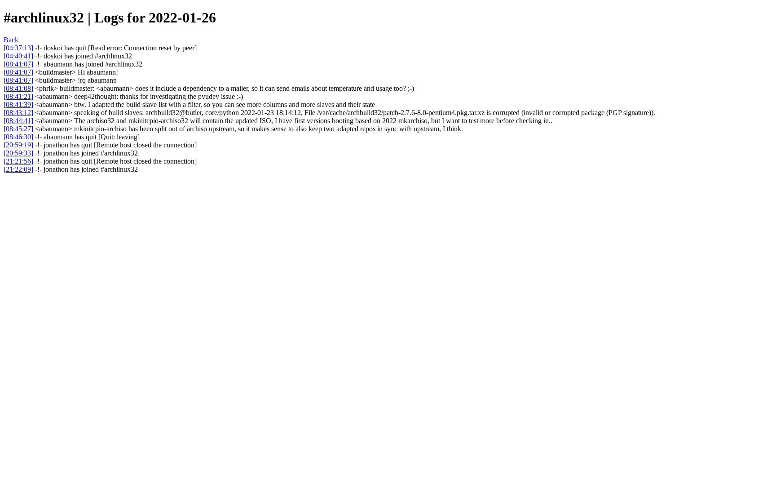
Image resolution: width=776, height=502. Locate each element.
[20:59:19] (18, 145)
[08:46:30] (18, 137)
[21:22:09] (18, 169)
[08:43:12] (18, 112)
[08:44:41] (18, 120)
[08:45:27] (18, 129)
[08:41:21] (18, 96)
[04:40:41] (18, 56)
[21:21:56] (18, 161)
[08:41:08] (18, 88)
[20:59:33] (18, 153)
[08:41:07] (18, 64)
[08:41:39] (18, 104)
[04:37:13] (18, 48)
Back (11, 40)
